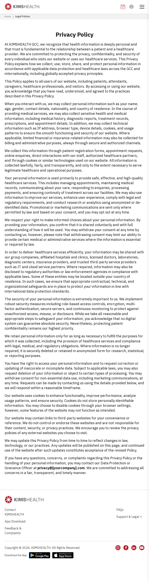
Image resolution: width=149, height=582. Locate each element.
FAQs (120, 510)
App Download (15, 521)
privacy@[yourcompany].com (61, 468)
